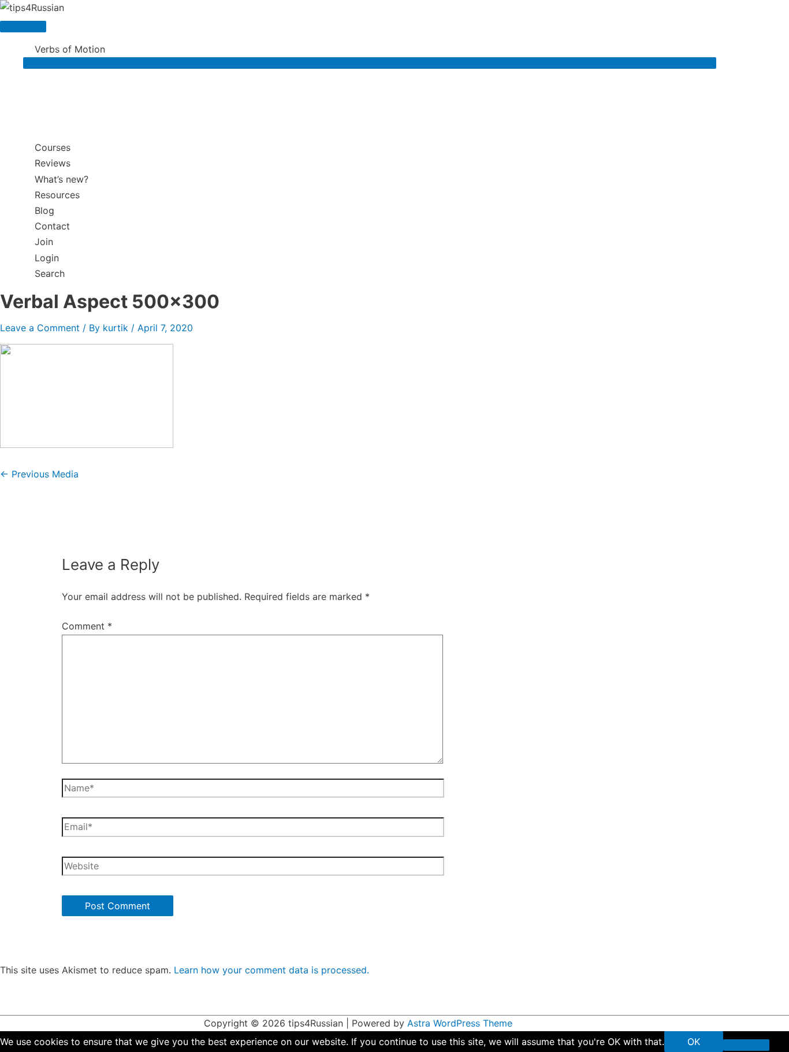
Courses (52, 147)
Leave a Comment (40, 328)
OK (693, 1041)
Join (44, 241)
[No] (746, 1045)
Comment (87, 626)
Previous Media (39, 474)
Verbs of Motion (70, 49)
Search (50, 273)
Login (47, 258)
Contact (52, 226)
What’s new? (61, 179)
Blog (44, 210)
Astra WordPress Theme (459, 1023)
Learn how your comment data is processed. (271, 970)
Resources (57, 195)
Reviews (52, 163)
